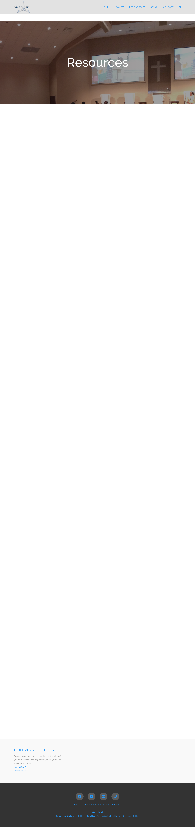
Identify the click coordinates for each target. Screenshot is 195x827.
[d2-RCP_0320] (65, 576)
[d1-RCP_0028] (145, 180)
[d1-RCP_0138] (64, 364)
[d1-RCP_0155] (64, 480)
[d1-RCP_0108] (130, 364)
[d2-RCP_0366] (30, 668)
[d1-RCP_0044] (135, 205)
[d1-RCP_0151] (97, 458)
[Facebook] (80, 796)
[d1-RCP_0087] (30, 252)
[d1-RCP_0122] (130, 319)
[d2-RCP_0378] (115, 692)
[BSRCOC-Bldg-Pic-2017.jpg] (32, 155)
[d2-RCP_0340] (82, 599)
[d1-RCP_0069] (97, 297)
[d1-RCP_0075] (30, 319)
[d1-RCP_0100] (30, 274)
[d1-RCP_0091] (64, 252)
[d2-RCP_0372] (164, 668)
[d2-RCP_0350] (36, 622)
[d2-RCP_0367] (64, 668)
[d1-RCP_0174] (172, 527)
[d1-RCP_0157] (130, 480)
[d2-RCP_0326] (158, 576)
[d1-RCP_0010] (162, 155)
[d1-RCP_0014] (32, 180)
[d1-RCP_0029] (172, 180)
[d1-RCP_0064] (64, 297)
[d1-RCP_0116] (99, 386)
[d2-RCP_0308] (32, 552)
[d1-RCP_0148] (164, 435)
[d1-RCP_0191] (76, 411)
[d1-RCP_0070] (130, 297)
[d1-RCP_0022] (107, 180)
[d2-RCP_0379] (133, 692)
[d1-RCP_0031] (32, 205)
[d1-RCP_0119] (64, 319)
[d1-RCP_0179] (173, 386)
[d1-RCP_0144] (30, 435)
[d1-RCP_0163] (130, 502)
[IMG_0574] (164, 130)
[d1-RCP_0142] (161, 411)
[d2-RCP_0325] (133, 576)
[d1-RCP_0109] (164, 364)
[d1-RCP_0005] (107, 155)
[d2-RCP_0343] (142, 599)
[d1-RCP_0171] (137, 527)
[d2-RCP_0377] (97, 692)
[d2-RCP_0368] (97, 668)
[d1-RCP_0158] (164, 480)
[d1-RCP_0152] (130, 458)
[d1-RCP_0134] (30, 364)
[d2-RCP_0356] (164, 622)
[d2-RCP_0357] (31, 645)
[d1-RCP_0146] (97, 435)
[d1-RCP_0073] (164, 297)
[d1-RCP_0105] (97, 364)
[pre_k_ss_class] (97, 130)
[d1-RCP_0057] (99, 229)
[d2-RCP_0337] (173, 576)
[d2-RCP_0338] (21, 599)
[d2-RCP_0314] (135, 552)
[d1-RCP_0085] (164, 229)
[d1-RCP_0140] (122, 411)
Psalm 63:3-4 (20, 767)
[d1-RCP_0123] (164, 319)
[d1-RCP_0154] (30, 480)
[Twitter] (91, 796)
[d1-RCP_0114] (65, 386)
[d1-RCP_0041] (70, 205)
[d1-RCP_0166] (73, 527)
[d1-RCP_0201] (102, 717)
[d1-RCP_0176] (158, 386)
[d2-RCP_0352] (96, 622)
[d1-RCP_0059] (97, 274)
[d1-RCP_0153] (164, 458)
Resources (96, 804)
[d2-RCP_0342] (116, 599)
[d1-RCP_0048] (162, 205)
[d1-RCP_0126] (64, 341)
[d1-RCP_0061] (164, 274)
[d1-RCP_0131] (130, 341)
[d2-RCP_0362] (130, 645)
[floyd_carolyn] (33, 130)
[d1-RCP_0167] (102, 527)
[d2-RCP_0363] (164, 645)
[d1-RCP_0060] (130, 274)
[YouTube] (103, 796)
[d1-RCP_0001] (123, 229)
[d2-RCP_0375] (51, 692)
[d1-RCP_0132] (164, 341)
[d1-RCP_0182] (40, 411)
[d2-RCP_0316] (162, 552)
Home (77, 804)
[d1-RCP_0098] (164, 252)
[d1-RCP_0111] (31, 386)
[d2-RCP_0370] (130, 668)
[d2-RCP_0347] (21, 622)
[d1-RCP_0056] (65, 229)
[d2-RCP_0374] (23, 692)
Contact (116, 804)
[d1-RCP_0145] (64, 435)
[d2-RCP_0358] (65, 645)
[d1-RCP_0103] (64, 274)
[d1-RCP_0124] (30, 341)
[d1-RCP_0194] (161, 692)
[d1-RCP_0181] (23, 411)
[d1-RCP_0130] (97, 341)
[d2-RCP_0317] (31, 576)
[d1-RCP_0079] (139, 229)
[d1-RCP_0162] (97, 502)
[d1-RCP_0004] (70, 155)
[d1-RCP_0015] (70, 180)
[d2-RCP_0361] (105, 645)
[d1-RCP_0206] (137, 717)
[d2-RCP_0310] (107, 552)
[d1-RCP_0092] (97, 252)
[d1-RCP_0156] (97, 480)
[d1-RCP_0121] (97, 319)
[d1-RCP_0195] (31, 717)
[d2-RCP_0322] (99, 576)
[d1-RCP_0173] (155, 527)
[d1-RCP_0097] (130, 252)
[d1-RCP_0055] (31, 229)
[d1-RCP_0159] (30, 502)
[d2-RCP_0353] (130, 622)
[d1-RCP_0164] (164, 502)
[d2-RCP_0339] (47, 599)
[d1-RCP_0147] (130, 435)
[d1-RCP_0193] (93, 411)
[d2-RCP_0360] (89, 645)
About (85, 804)
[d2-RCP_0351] (62, 622)
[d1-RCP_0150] (64, 458)
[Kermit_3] (136, 130)
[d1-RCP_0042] (107, 205)
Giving (106, 804)
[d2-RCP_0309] (70, 552)
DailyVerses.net (20, 771)
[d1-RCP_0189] (58, 411)
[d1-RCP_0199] (66, 717)
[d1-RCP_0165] (33, 527)
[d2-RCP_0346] (173, 599)
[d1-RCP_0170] (119, 527)
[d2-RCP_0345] (157, 599)
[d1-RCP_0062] (30, 297)
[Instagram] (115, 796)
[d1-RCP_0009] (135, 155)
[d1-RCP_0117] (133, 386)
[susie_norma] (116, 130)
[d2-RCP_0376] (80, 692)
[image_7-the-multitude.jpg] (70, 130)
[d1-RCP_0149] (30, 458)
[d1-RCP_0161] (64, 502)
